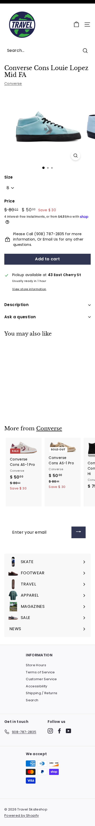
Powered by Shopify (21, 815)
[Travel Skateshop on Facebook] (59, 731)
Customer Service (41, 679)
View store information (29, 289)
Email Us (50, 239)
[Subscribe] (78, 532)
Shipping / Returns (41, 693)
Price (9, 201)
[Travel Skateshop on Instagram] (50, 731)
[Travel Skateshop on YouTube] (68, 731)
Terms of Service (40, 672)
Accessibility (36, 686)
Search (32, 700)
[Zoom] (75, 155)
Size (8, 177)
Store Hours (36, 665)
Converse (13, 83)
